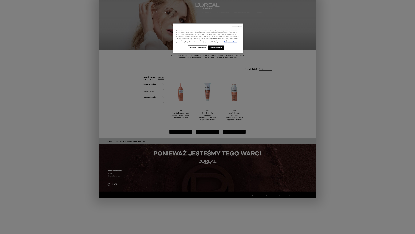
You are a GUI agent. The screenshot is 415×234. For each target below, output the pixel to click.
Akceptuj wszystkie (216, 47)
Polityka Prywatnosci (230, 42)
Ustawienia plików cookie (197, 47)
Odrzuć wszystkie (237, 26)
